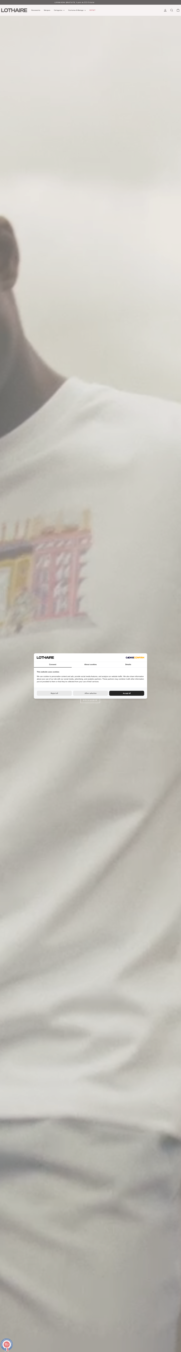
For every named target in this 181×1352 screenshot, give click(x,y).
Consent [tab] (52, 664)
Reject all (54, 693)
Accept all (127, 693)
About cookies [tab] (90, 664)
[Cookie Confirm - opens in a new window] (135, 658)
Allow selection (91, 693)
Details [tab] (128, 664)
